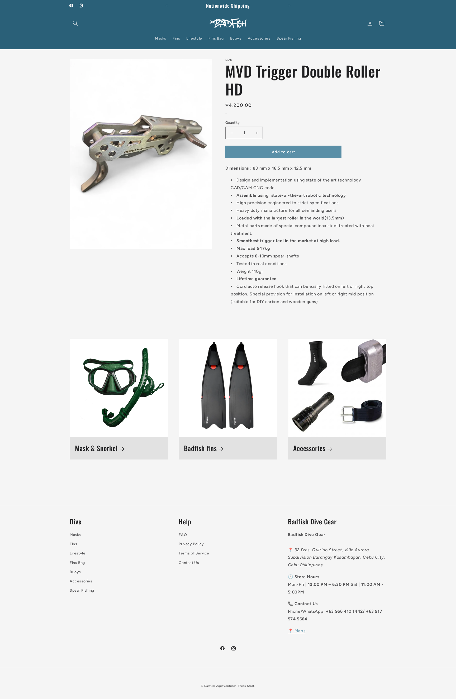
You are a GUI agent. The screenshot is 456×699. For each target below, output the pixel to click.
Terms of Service (194, 553)
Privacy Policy (191, 544)
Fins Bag (77, 563)
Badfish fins (200, 448)
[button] (75, 23)
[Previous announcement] (166, 6)
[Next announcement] (289, 6)
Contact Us (189, 563)
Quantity (232, 123)
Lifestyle (77, 553)
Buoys (75, 572)
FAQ (183, 535)
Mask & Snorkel (96, 448)
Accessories (309, 448)
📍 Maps (297, 630)
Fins (73, 544)
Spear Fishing (82, 590)
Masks (75, 535)
